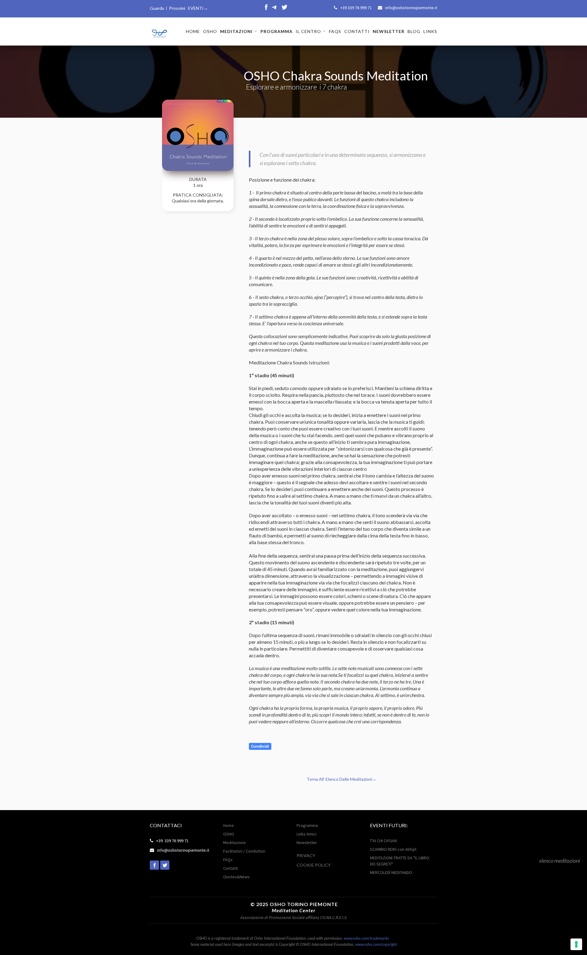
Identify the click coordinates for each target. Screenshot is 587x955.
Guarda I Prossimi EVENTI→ (179, 8)
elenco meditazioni (559, 860)
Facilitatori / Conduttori (244, 851)
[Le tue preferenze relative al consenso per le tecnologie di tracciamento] (576, 944)
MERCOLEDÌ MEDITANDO (391, 872)
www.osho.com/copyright (376, 944)
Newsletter (307, 842)
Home (228, 825)
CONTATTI (357, 31)
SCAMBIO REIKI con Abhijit (393, 849)
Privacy (306, 855)
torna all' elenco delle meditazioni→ (341, 779)
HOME (193, 31)
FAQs (335, 31)
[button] (238, 31)
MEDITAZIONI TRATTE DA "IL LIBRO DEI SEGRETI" (399, 861)
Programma (307, 825)
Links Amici (306, 834)
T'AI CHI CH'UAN (383, 840)
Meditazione (234, 842)
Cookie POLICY (314, 865)
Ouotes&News (236, 876)
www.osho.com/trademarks (366, 938)
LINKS (430, 31)
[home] (159, 31)
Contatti (230, 868)
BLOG (414, 31)
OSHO (210, 31)
